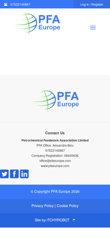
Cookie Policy (68, 205)
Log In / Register (91, 4)
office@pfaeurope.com (55, 160)
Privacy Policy (42, 205)
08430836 (71, 155)
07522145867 (20, 4)
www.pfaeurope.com (55, 165)
